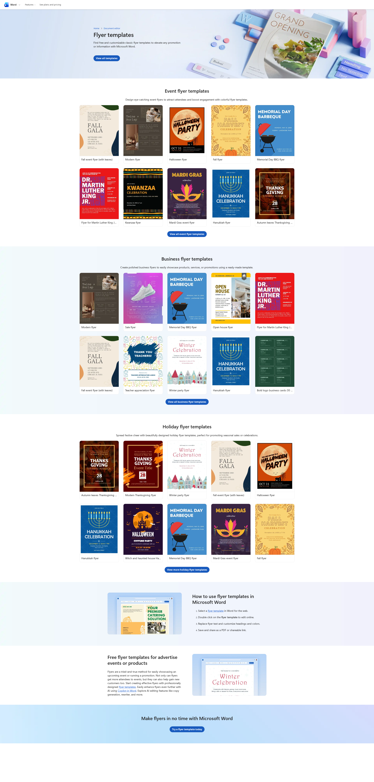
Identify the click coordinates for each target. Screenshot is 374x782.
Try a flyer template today (187, 729)
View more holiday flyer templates (187, 569)
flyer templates (127, 687)
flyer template (216, 610)
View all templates (106, 58)
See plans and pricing (50, 4)
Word (13, 4)
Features (29, 4)
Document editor (112, 28)
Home (96, 28)
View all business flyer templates (187, 401)
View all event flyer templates (187, 234)
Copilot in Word (127, 690)
